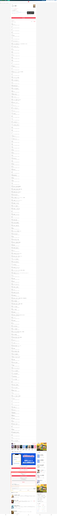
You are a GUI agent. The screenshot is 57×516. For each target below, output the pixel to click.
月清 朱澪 (12, 6)
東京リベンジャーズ (43, 496)
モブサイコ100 (43, 495)
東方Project (20, 12)
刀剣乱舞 (44, 497)
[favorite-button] (28, 15)
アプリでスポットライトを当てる (23, 498)
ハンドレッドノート (23, 12)
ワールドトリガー (40, 497)
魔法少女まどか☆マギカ (40, 501)
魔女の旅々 (39, 495)
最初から (32, 21)
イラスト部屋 (17, 12)
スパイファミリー (40, 500)
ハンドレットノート (14, 12)
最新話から (35, 21)
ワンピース (39, 496)
